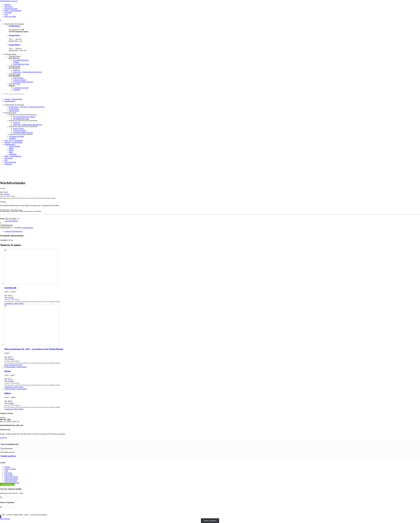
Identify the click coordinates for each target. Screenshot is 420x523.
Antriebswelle (10, 288)
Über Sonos (8, 7)
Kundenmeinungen (11, 9)
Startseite (7, 5)
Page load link (5, 519)
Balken (7, 393)
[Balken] (212, 389)
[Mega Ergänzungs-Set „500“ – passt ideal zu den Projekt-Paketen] (212, 325)
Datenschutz (8, 475)
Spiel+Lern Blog (10, 16)
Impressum (8, 473)
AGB (6, 471)
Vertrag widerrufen (7, 484)
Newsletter (8, 12)
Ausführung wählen (11, 303)
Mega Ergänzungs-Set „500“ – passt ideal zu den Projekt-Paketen (33, 349)
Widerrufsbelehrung (11, 479)
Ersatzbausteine (27, 228)
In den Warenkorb (6, 225)
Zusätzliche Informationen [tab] (13, 231)
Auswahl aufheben (11, 221)
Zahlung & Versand (11, 477)
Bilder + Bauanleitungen (12, 11)
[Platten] (212, 367)
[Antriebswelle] (212, 266)
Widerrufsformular (10, 481)
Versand (6, 194)
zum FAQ (3, 438)
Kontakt (7, 467)
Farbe (2, 219)
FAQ (6, 14)
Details (21, 303)
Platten (7, 371)
